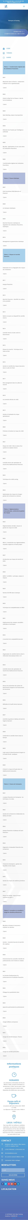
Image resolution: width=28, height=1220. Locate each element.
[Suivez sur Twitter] (6, 1184)
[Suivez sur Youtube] (15, 1184)
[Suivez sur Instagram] (9, 1184)
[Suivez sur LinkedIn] (18, 1184)
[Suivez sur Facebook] (2, 1184)
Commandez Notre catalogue (12, 1160)
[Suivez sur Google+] (12, 1184)
